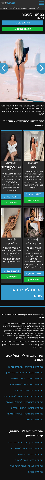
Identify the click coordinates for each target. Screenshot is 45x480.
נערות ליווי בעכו (21, 460)
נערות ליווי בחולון (18, 378)
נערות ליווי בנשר (36, 460)
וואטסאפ (35, 200)
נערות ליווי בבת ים (15, 366)
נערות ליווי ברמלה (35, 407)
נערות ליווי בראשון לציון (33, 402)
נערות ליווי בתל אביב (34, 419)
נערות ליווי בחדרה (15, 442)
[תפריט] (42, 3)
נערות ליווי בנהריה (35, 454)
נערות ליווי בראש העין (13, 396)
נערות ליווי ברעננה (14, 413)
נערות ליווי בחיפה (36, 448)
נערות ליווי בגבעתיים (34, 372)
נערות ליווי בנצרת (19, 454)
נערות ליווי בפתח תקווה (33, 396)
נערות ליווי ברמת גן (18, 407)
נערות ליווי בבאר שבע (26, 293)
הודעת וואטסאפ (24, 28)
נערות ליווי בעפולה (35, 466)
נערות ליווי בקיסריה (18, 466)
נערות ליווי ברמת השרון (33, 413)
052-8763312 (24, 22)
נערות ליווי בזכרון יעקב (33, 442)
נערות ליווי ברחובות (14, 402)
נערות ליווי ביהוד (36, 384)
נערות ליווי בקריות (35, 471)
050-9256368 (35, 194)
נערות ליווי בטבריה (19, 448)
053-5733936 (13, 196)
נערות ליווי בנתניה (21, 390)
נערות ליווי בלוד (36, 390)
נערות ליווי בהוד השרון (15, 372)
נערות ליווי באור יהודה (34, 366)
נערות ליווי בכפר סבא (19, 384)
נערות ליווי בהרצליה (35, 378)
